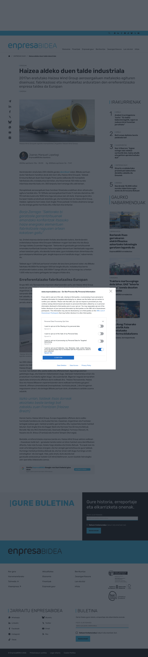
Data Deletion (61, 365)
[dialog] (74, 328)
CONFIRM (58, 357)
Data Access (74, 365)
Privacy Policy (86, 365)
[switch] (101, 326)
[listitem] (74, 321)
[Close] (111, 292)
